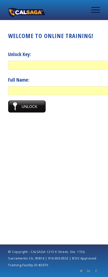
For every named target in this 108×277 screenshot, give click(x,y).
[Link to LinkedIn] (88, 270)
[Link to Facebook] (96, 270)
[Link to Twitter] (81, 270)
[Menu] (93, 10)
